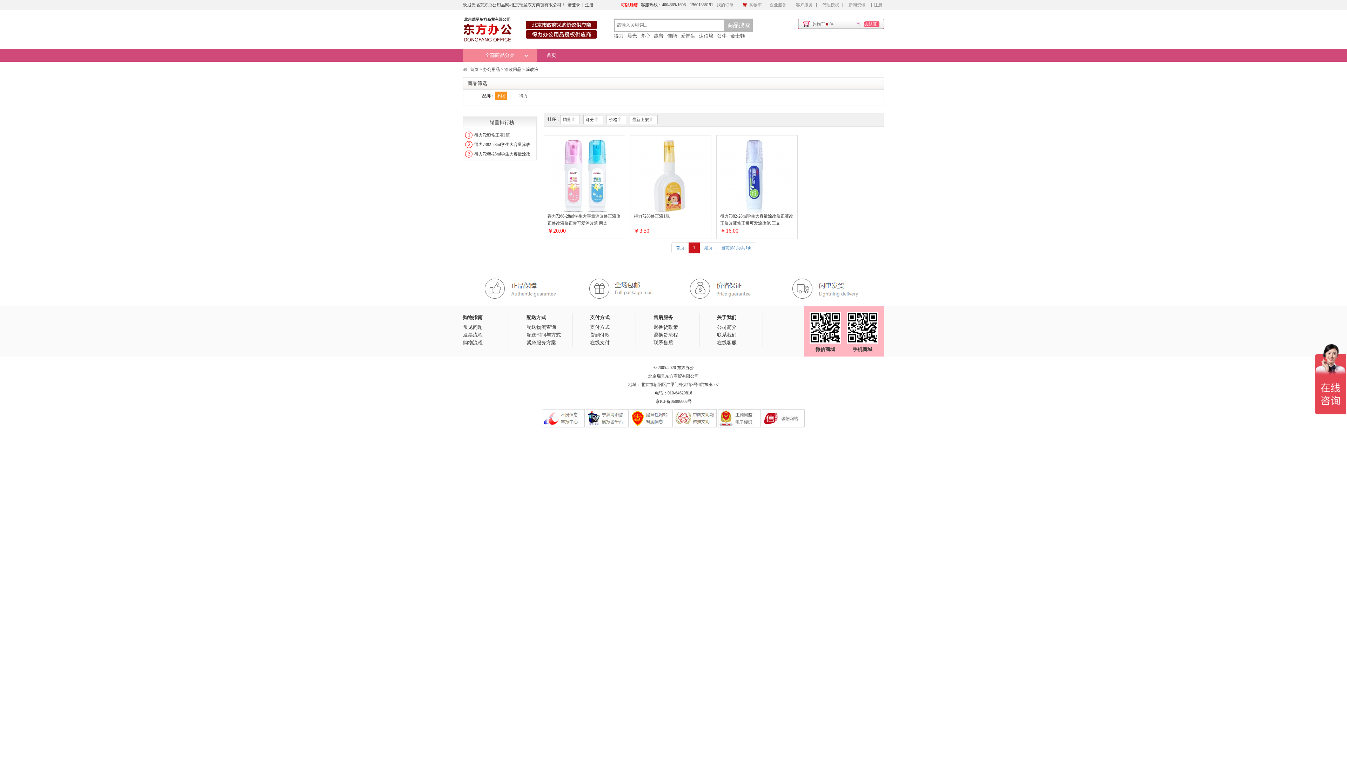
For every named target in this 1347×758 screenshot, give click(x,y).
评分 (590, 119)
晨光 (632, 36)
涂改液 (532, 69)
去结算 (870, 24)
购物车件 (822, 24)
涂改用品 (512, 69)
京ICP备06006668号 (674, 401)
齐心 (645, 36)
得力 (619, 36)
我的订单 (725, 4)
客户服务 (804, 4)
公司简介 (727, 327)
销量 (567, 119)
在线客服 (727, 342)
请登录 (574, 4)
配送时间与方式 (544, 335)
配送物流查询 (541, 327)
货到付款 (600, 335)
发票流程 (473, 335)
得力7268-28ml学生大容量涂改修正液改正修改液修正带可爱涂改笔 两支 (584, 220)
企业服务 (778, 4)
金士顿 (737, 36)
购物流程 (473, 342)
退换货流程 (666, 335)
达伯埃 (706, 36)
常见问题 (473, 327)
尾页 (708, 247)
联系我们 (727, 335)
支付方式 (600, 327)
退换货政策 (666, 327)
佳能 (672, 36)
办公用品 (491, 69)
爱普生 (688, 36)
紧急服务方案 (541, 342)
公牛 (722, 36)
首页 (551, 55)
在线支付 (600, 342)
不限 (501, 95)
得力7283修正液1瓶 (492, 135)
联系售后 (663, 342)
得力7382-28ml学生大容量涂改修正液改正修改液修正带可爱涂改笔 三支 (756, 220)
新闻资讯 (857, 4)
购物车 (755, 4)
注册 (589, 4)
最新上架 (640, 119)
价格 (613, 119)
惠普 (659, 36)
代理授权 (830, 4)
